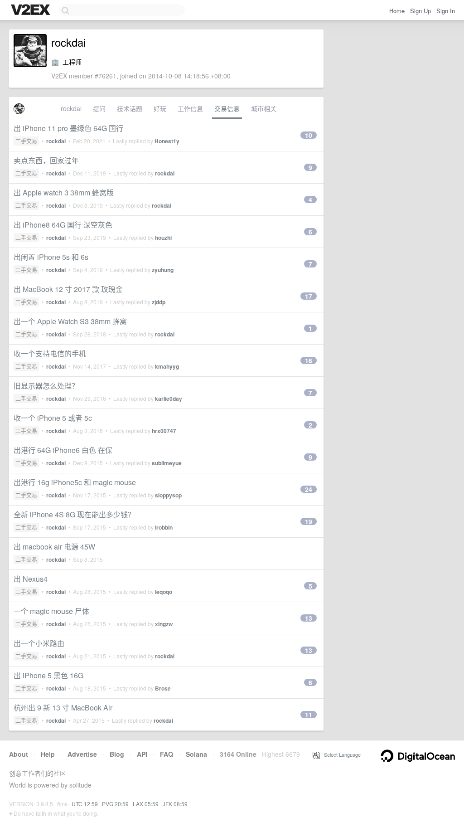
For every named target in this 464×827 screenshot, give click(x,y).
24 (308, 489)
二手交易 (26, 141)
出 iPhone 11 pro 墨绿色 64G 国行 (68, 128)
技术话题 (129, 108)
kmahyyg (167, 366)
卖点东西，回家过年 (46, 160)
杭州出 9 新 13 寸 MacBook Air (63, 707)
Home (397, 10)
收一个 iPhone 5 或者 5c (53, 418)
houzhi (163, 238)
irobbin (164, 527)
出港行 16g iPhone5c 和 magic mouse (75, 482)
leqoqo (163, 592)
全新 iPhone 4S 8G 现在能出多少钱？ (74, 514)
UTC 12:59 (85, 804)
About (18, 754)
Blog (117, 754)
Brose (163, 688)
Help (48, 754)
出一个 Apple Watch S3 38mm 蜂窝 (70, 321)
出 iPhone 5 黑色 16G (48, 675)
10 (308, 135)
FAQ (166, 754)
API (142, 754)
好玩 (160, 108)
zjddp (158, 302)
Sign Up (420, 10)
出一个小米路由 (39, 643)
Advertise (82, 754)
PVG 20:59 (115, 804)
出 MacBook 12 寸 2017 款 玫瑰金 (68, 289)
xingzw (164, 624)
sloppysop (168, 495)
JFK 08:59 (175, 804)
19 (308, 521)
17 (308, 296)
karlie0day (168, 398)
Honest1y (167, 141)
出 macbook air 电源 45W (54, 546)
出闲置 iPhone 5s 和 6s (51, 257)
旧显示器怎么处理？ (46, 385)
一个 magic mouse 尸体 (51, 611)
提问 (99, 108)
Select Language (340, 754)
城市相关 (263, 108)
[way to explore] (31, 10)
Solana (196, 754)
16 (308, 360)
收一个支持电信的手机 (50, 353)
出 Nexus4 (31, 579)
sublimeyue (167, 463)
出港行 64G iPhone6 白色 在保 (63, 450)
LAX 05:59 (146, 804)
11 (308, 714)
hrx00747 (164, 431)
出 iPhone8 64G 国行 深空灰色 (63, 224)
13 (308, 618)
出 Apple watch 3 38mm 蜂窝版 (64, 192)
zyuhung (163, 270)
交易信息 (227, 108)
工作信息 (190, 108)
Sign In (445, 10)
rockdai (71, 108)
